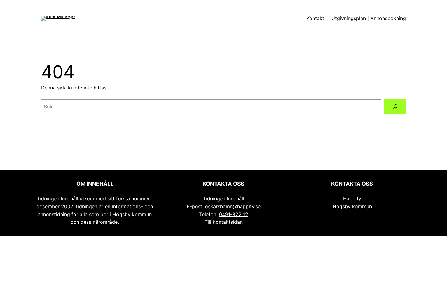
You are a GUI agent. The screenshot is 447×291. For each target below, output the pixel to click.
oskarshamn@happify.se (233, 206)
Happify (352, 198)
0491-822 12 (233, 214)
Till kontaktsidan (224, 222)
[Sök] (395, 106)
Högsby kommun (352, 206)
